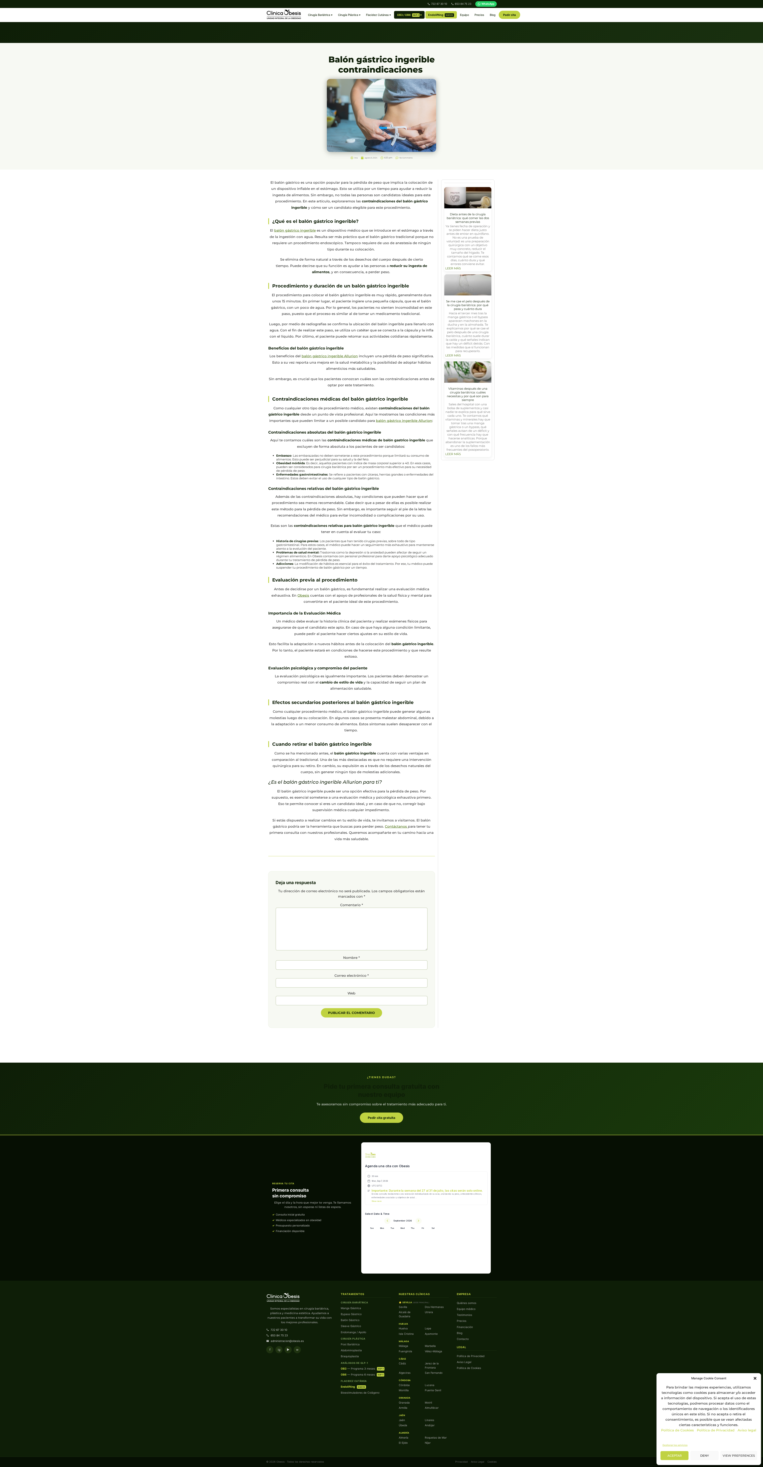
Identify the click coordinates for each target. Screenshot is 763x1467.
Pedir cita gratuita (381, 1118)
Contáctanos (396, 826)
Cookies (492, 1461)
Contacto (463, 1339)
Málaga (403, 1346)
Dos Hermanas (434, 1307)
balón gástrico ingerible (295, 230)
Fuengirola (405, 1351)
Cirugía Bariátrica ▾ (320, 15)
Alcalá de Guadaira (405, 1314)
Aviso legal (747, 1430)
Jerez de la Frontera (432, 1365)
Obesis (303, 595)
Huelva (403, 1328)
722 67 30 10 (439, 3)
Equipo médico (466, 1309)
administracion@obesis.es (287, 1341)
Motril (428, 1402)
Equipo (464, 15)
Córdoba (404, 1385)
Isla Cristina (406, 1333)
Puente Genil (433, 1390)
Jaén (402, 1420)
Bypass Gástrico (351, 1314)
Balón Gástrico (350, 1320)
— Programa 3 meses (362, 1368)
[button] (755, 1378)
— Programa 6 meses (362, 1374)
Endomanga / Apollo (353, 1332)
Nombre (351, 957)
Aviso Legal (464, 1362)
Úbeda (403, 1425)
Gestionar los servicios (674, 1445)
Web (351, 993)
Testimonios (464, 1315)
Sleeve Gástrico (351, 1326)
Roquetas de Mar (436, 1437)
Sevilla (403, 1307)
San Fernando (434, 1372)
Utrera (429, 1312)
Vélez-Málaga (433, 1351)
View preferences (739, 1455)
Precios (479, 15)
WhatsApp (487, 3)
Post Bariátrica (350, 1344)
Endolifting (440, 15)
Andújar (430, 1425)
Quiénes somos (466, 1303)
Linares (429, 1420)
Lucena (429, 1385)
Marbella (430, 1346)
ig (279, 1349)
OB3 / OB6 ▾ (409, 15)
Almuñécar (432, 1407)
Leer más (453, 268)
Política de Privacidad (716, 1430)
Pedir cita (509, 15)
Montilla (404, 1390)
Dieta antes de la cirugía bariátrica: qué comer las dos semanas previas (468, 218)
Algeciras (405, 1372)
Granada (404, 1402)
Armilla (403, 1407)
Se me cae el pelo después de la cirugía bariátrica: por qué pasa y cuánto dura (468, 305)
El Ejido (403, 1442)
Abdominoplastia (351, 1350)
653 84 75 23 (463, 3)
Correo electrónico (351, 975)
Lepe (428, 1328)
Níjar (428, 1442)
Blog (493, 15)
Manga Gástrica (351, 1308)
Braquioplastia (350, 1356)
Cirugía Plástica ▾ (349, 15)
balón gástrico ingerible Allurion (330, 356)
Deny (704, 1455)
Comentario (351, 905)
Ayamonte (431, 1333)
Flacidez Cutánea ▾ (378, 15)
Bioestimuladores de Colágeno (360, 1392)
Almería (403, 1437)
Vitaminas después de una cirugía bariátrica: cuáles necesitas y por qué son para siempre (468, 394)
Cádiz (402, 1363)
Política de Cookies (677, 1430)
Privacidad (461, 1461)
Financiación (465, 1327)
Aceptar (674, 1455)
